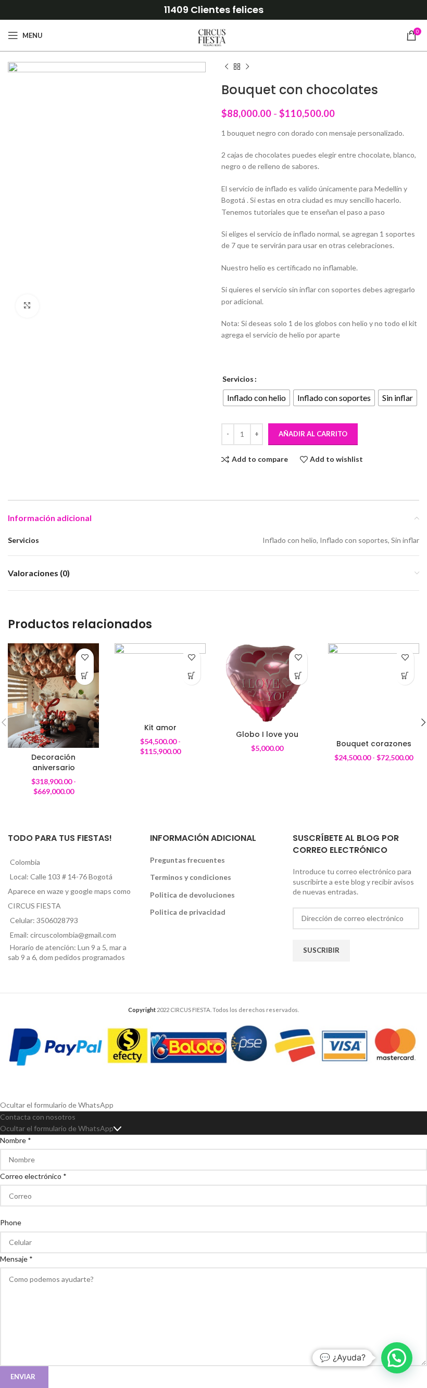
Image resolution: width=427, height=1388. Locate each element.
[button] (298, 676)
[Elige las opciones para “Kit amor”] (191, 676)
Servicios (238, 378)
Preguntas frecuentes (187, 859)
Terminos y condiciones (190, 877)
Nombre (15, 1140)
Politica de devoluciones (192, 894)
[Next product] (247, 67)
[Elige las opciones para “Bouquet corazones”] (405, 676)
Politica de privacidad (187, 911)
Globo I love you (267, 734)
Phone (10, 1222)
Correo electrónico (33, 1176)
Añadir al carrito (313, 434)
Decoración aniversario (53, 762)
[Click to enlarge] (27, 306)
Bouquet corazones (373, 743)
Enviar (22, 1376)
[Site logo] (213, 34)
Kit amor (160, 727)
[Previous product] (226, 67)
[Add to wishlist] (85, 657)
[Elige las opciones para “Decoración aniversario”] (85, 676)
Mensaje (16, 1258)
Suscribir (321, 950)
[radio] (256, 398)
